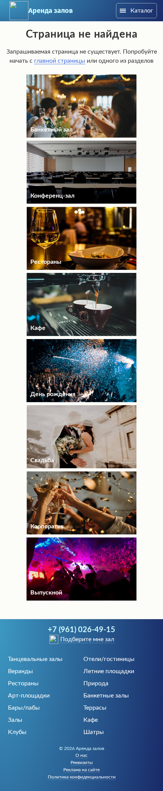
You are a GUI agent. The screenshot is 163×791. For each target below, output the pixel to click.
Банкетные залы (106, 696)
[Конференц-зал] (81, 202)
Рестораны (23, 683)
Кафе (90, 720)
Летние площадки (108, 671)
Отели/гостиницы (109, 659)
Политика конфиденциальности (82, 777)
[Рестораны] (81, 268)
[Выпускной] (81, 599)
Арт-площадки (29, 696)
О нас (81, 755)
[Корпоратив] (81, 532)
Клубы (17, 732)
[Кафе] (81, 334)
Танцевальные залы (35, 659)
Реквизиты (82, 762)
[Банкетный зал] (81, 136)
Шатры (93, 732)
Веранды (20, 671)
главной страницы (59, 61)
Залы (15, 720)
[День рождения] (81, 400)
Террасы (95, 708)
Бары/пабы (24, 708)
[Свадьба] (81, 466)
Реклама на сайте (81, 769)
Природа (95, 683)
